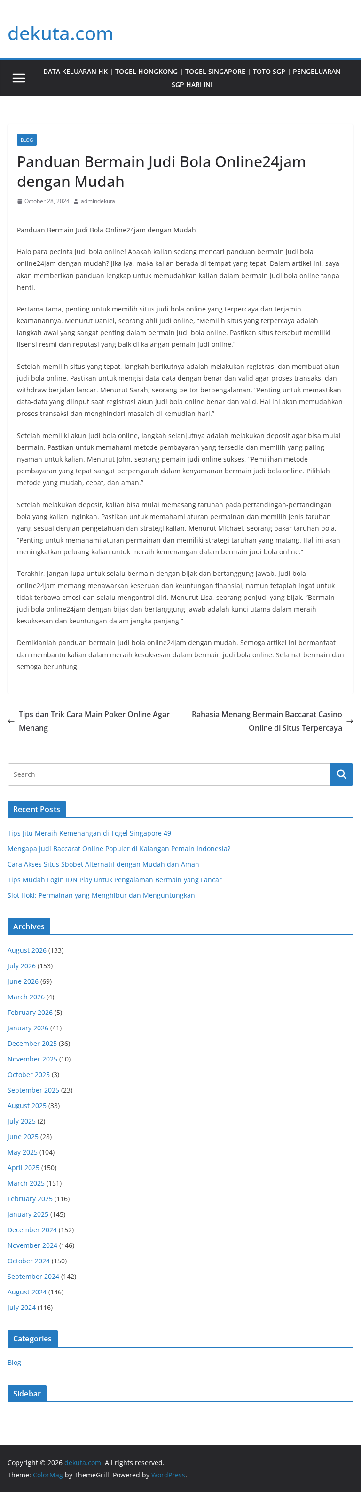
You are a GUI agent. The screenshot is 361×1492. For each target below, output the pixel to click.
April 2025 (23, 1167)
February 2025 (30, 1198)
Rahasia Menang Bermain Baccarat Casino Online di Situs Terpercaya (267, 721)
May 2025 (23, 1152)
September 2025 (33, 1089)
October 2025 (29, 1074)
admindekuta (98, 201)
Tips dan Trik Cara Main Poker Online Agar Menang (94, 721)
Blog (27, 139)
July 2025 (22, 1121)
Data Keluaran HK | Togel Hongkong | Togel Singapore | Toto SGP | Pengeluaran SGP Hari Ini (192, 78)
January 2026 (28, 1027)
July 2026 (22, 965)
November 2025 (32, 1058)
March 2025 (26, 1183)
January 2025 (28, 1214)
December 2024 (32, 1229)
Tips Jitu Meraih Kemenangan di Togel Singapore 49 (89, 833)
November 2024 (32, 1245)
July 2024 (22, 1307)
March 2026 (26, 996)
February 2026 (30, 1012)
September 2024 (33, 1276)
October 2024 (29, 1260)
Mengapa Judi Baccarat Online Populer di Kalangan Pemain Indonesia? (119, 848)
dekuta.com (61, 33)
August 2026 (27, 950)
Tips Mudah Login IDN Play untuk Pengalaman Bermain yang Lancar (115, 879)
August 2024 (27, 1291)
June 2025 (23, 1136)
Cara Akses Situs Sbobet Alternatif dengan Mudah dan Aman (103, 864)
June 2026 (23, 981)
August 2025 (27, 1105)
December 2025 (32, 1043)
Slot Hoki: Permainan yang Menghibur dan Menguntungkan (101, 895)
